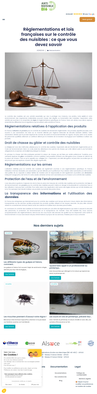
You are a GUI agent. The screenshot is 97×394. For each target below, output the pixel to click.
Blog (60, 381)
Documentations (60, 373)
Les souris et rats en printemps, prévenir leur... (70, 316)
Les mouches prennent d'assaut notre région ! (25, 316)
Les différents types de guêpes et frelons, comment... (23, 263)
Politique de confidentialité (82, 374)
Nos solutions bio (61, 377)
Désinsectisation (54, 50)
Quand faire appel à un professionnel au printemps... (68, 266)
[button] (3, 19)
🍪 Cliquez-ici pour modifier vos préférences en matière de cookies (84, 384)
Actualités (8, 233)
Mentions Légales (85, 379)
